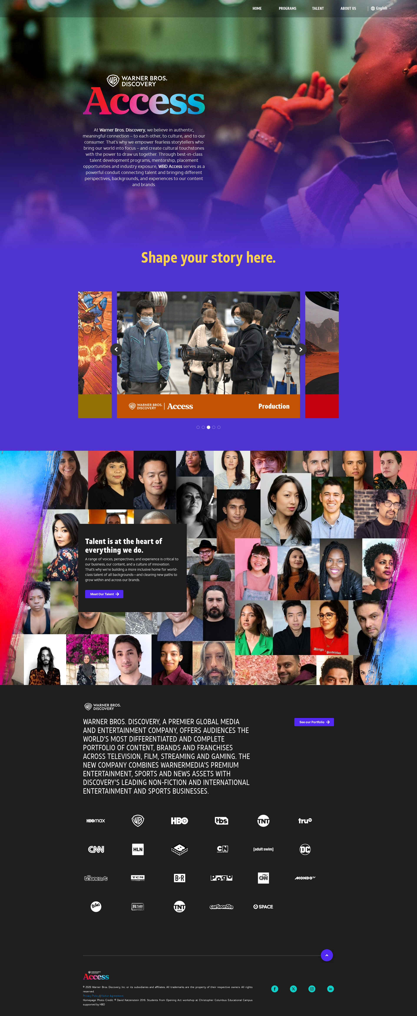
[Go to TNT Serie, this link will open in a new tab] (187, 906)
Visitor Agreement (112, 996)
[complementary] (208, 568)
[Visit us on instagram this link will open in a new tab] (311, 988)
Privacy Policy (91, 996)
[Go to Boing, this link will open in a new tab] (104, 906)
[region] (208, 820)
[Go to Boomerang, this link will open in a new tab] (187, 849)
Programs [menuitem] (287, 9)
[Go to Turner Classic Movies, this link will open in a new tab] (146, 878)
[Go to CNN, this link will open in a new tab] (104, 849)
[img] (102, 706)
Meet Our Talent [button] (102, 594)
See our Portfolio (312, 722)
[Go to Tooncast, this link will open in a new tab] (104, 878)
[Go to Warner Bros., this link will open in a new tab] (146, 820)
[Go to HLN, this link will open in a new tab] (146, 849)
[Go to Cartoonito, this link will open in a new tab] (229, 906)
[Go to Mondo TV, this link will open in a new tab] (313, 878)
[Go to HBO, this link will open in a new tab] (187, 820)
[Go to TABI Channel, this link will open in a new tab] (146, 906)
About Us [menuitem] (348, 9)
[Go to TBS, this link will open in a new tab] (229, 820)
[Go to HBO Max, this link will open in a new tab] (104, 820)
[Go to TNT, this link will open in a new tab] (271, 820)
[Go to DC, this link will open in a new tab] (313, 849)
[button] (301, 351)
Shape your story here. (208, 259)
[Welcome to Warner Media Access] (144, 96)
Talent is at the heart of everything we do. (123, 546)
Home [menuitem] (257, 9)
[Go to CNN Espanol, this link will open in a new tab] (271, 878)
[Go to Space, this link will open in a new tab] (271, 906)
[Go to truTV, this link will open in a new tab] (313, 820)
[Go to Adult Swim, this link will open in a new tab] (271, 849)
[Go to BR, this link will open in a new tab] (187, 878)
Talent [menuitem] (318, 9)
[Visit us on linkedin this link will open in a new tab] (330, 988)
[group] (208, 355)
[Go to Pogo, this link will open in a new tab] (229, 878)
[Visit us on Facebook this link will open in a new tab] (274, 988)
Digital (280, 406)
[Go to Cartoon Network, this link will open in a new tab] (229, 849)
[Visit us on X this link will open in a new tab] (293, 988)
